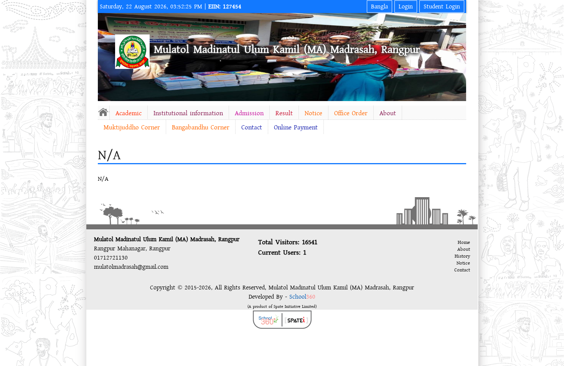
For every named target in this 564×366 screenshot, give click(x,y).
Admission (249, 113)
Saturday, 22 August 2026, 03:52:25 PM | (170, 6)
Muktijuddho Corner (132, 127)
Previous (105, 55)
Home (464, 242)
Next (459, 55)
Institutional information (188, 113)
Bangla (379, 6)
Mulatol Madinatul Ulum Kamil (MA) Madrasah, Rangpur (287, 49)
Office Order (351, 113)
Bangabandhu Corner (200, 127)
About (387, 113)
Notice (313, 113)
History (462, 256)
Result (284, 113)
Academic (128, 113)
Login (406, 6)
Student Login (442, 6)
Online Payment (296, 127)
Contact (251, 127)
